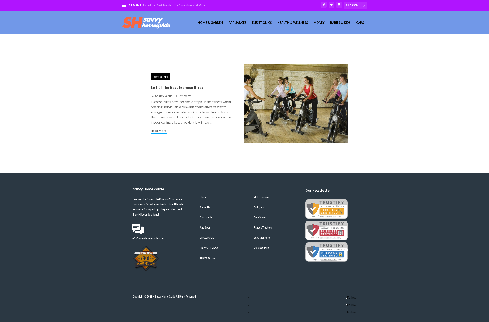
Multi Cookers (261, 197)
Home (203, 197)
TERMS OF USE (208, 258)
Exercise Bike (160, 77)
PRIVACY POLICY (209, 247)
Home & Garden (210, 23)
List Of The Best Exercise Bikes (177, 87)
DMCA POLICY (208, 237)
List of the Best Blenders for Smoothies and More (174, 5)
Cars (360, 23)
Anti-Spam (260, 217)
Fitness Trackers (263, 227)
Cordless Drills (262, 247)
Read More (159, 131)
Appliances (237, 23)
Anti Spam (205, 227)
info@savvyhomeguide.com (148, 238)
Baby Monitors (262, 237)
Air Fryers (259, 207)
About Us (205, 207)
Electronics (262, 23)
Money (319, 23)
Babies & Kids (340, 23)
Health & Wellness (293, 23)
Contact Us (206, 217)
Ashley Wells (163, 96)
